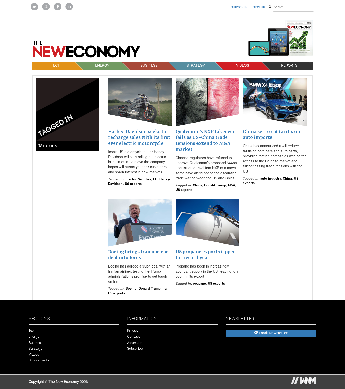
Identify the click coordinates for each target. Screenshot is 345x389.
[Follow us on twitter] (34, 6)
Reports (289, 65)
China (197, 185)
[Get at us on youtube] (46, 6)
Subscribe (240, 7)
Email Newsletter (273, 333)
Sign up (259, 7)
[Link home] (86, 51)
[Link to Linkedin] (69, 6)
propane (199, 283)
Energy (102, 65)
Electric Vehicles (138, 179)
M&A (231, 185)
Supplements (39, 360)
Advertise (134, 343)
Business (149, 65)
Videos (242, 65)
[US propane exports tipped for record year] (207, 223)
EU (155, 179)
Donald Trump (215, 185)
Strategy (196, 65)
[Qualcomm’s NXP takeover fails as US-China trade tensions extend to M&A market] (207, 102)
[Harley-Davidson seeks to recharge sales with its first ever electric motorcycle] (140, 102)
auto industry (270, 178)
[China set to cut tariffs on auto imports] (275, 102)
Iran (166, 288)
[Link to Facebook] (57, 6)
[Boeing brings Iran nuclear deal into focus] (140, 223)
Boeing (131, 288)
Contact (133, 337)
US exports (133, 183)
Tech (55, 65)
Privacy (132, 331)
